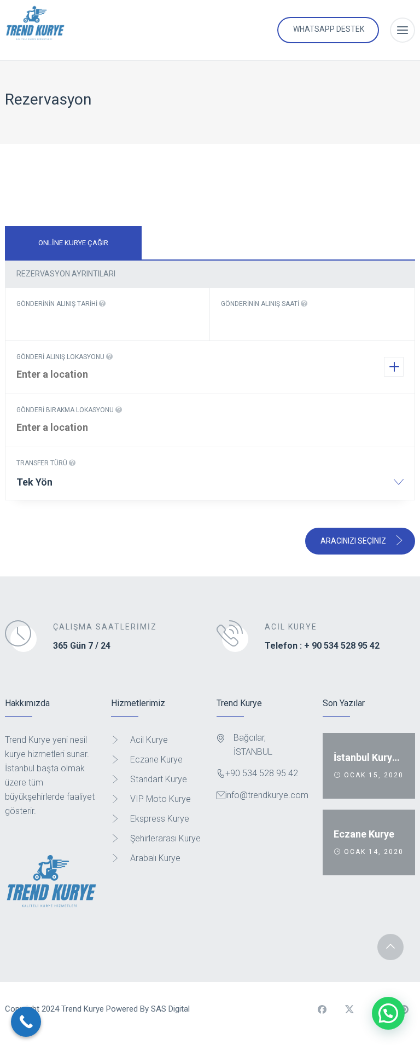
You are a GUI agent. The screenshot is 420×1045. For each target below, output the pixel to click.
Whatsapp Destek (328, 29)
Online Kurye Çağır (73, 243)
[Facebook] (322, 1009)
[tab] (73, 242)
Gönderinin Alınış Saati (261, 304)
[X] (349, 1009)
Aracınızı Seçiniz (354, 540)
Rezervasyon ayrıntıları (65, 273)
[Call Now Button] (26, 1022)
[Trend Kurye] (35, 30)
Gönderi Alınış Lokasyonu (61, 357)
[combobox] (210, 486)
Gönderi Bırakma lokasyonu (65, 410)
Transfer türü (42, 463)
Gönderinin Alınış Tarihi (57, 304)
